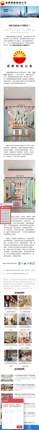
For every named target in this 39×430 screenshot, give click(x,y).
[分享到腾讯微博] (28, 263)
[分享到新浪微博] (25, 263)
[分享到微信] (33, 263)
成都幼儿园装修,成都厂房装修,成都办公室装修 (13, 3)
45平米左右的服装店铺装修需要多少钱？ (17, 273)
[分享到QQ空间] (22, 263)
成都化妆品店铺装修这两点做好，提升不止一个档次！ (21, 270)
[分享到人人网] (31, 263)
